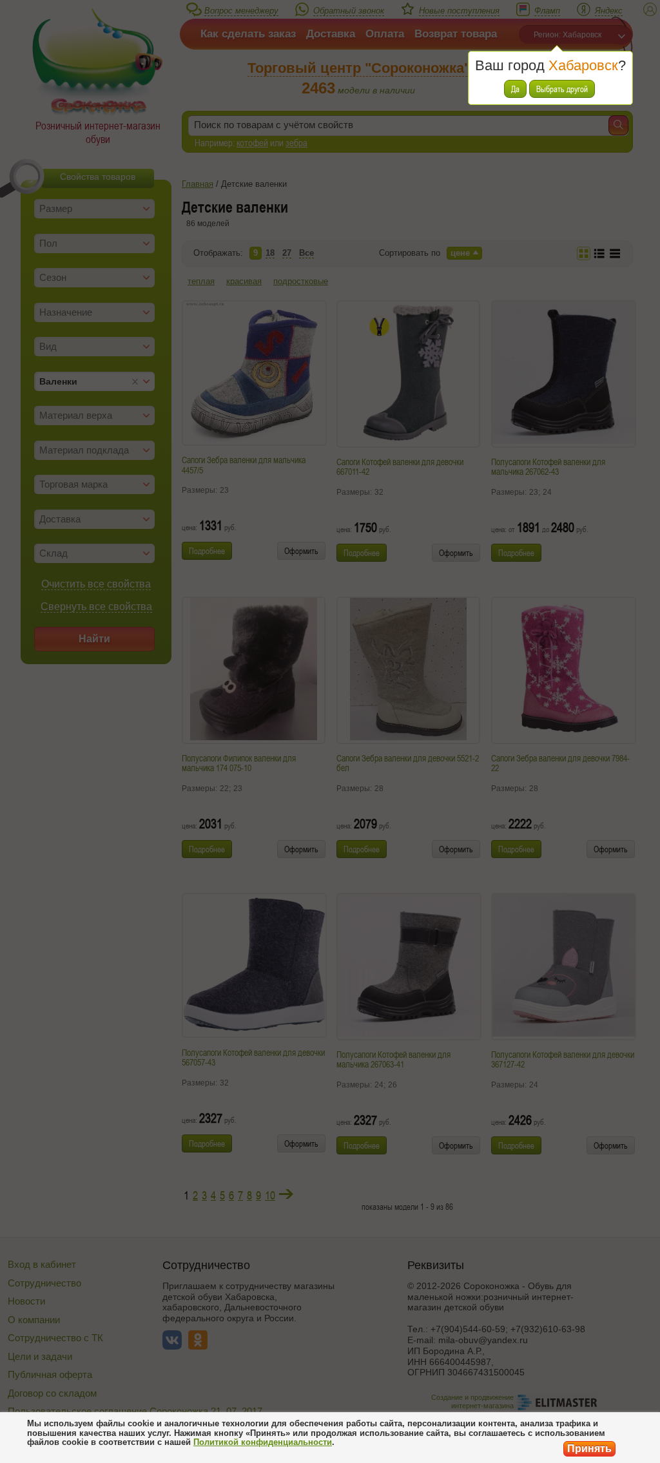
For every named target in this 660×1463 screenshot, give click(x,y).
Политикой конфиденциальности (262, 1442)
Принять (589, 1448)
